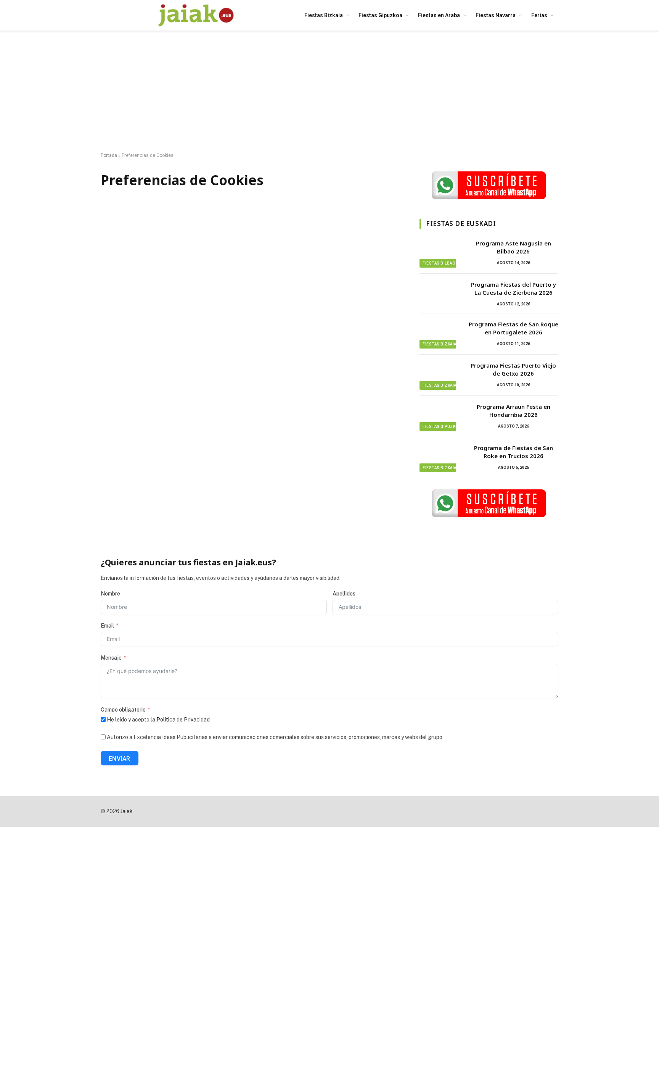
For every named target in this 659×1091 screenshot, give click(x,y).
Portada (109, 155)
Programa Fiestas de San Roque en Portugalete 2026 (513, 328)
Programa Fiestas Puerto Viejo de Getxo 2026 (513, 369)
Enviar (119, 758)
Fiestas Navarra (496, 15)
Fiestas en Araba (439, 15)
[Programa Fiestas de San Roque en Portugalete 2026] (440, 334)
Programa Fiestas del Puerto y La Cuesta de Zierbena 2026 (513, 288)
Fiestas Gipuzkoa (380, 15)
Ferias (539, 15)
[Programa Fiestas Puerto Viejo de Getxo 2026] (440, 375)
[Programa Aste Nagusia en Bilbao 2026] (440, 253)
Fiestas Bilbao (439, 263)
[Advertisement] (329, 91)
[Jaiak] (196, 15)
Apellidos (344, 594)
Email (107, 626)
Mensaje (111, 658)
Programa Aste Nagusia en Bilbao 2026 (513, 247)
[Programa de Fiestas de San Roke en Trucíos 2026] (440, 457)
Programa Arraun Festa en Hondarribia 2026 (513, 410)
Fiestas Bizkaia (323, 15)
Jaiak (127, 811)
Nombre (110, 594)
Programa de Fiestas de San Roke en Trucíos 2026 (513, 452)
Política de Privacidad (183, 720)
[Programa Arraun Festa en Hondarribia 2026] (440, 416)
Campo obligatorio (123, 710)
